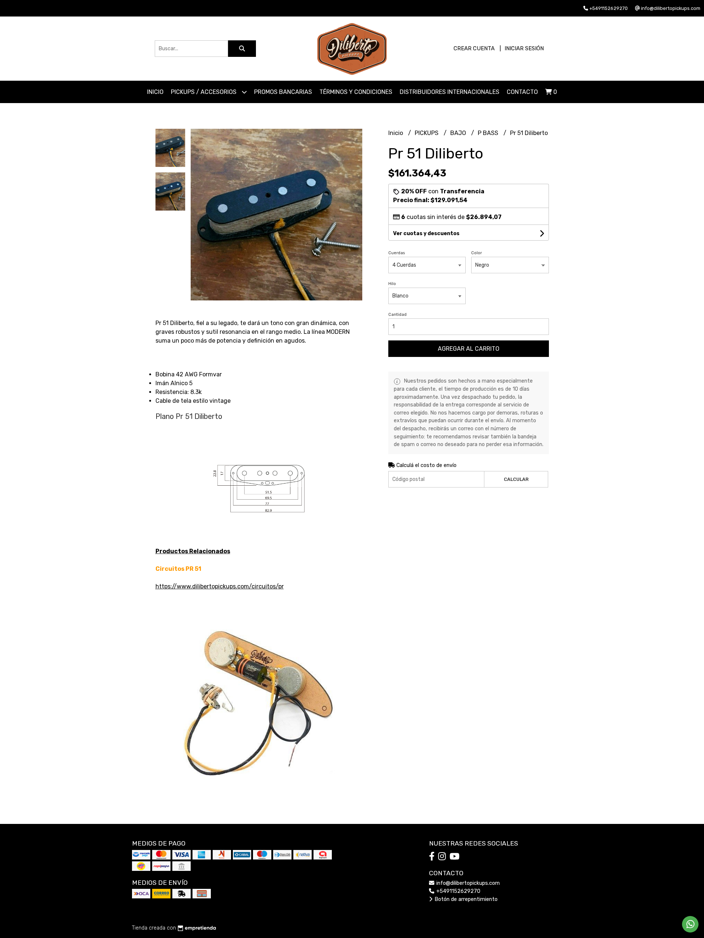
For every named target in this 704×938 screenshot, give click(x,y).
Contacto (522, 91)
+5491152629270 (457, 891)
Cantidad (397, 314)
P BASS (489, 132)
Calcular (516, 479)
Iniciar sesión (524, 48)
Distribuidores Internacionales (449, 91)
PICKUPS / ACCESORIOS (204, 91)
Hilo (392, 283)
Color (476, 253)
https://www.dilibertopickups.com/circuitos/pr (219, 586)
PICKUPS (427, 132)
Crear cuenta (474, 48)
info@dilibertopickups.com (467, 883)
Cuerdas (396, 253)
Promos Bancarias (283, 91)
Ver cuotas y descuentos (426, 233)
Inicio (155, 91)
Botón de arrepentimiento (465, 899)
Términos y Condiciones (355, 91)
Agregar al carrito (468, 348)
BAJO (458, 132)
